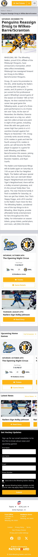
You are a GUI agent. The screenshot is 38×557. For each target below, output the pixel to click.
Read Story (20, 319)
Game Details (20, 285)
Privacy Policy (19, 527)
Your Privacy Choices (19, 530)
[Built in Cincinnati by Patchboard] (19, 548)
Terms (28, 527)
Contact (10, 527)
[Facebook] (12, 538)
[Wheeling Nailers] (4, 3)
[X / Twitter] (26, 538)
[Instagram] (19, 538)
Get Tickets (20, 3)
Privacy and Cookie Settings (19, 533)
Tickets (20, 280)
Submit (19, 492)
